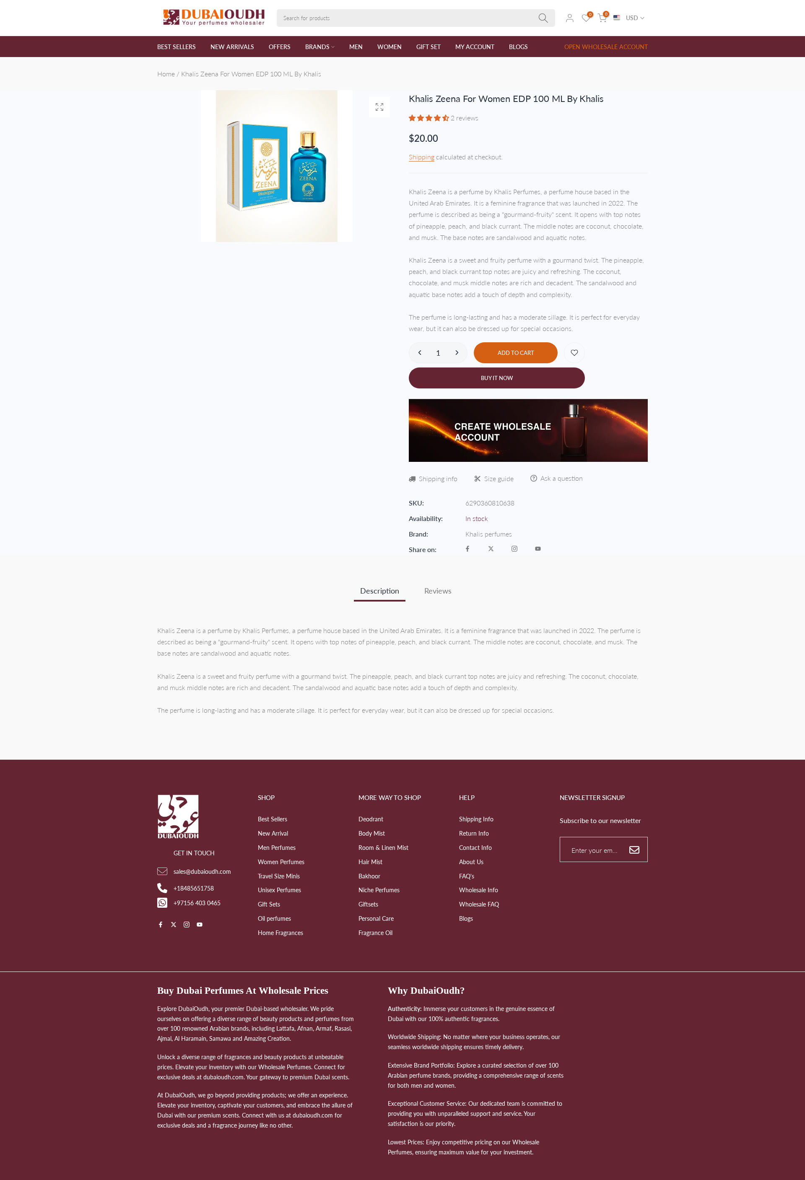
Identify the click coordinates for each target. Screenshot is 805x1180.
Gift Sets (269, 904)
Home (166, 74)
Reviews (438, 590)
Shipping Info (476, 819)
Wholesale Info (478, 889)
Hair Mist (370, 861)
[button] (430, 118)
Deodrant (370, 819)
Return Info (474, 833)
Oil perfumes (274, 918)
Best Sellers (272, 819)
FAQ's (466, 876)
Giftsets (368, 904)
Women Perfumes (281, 861)
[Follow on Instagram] (514, 549)
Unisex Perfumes (279, 889)
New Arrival (273, 833)
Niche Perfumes (379, 889)
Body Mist (371, 833)
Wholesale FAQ (479, 904)
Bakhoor (369, 876)
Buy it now (497, 378)
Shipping (421, 157)
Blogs (466, 918)
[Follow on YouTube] (538, 549)
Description (379, 590)
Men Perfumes (277, 847)
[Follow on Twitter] (491, 549)
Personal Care (376, 918)
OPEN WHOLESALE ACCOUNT (606, 46)
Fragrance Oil (375, 932)
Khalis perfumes (488, 534)
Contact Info (475, 847)
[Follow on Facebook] (467, 549)
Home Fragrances (280, 932)
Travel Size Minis (279, 876)
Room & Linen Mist (383, 847)
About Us (471, 861)
